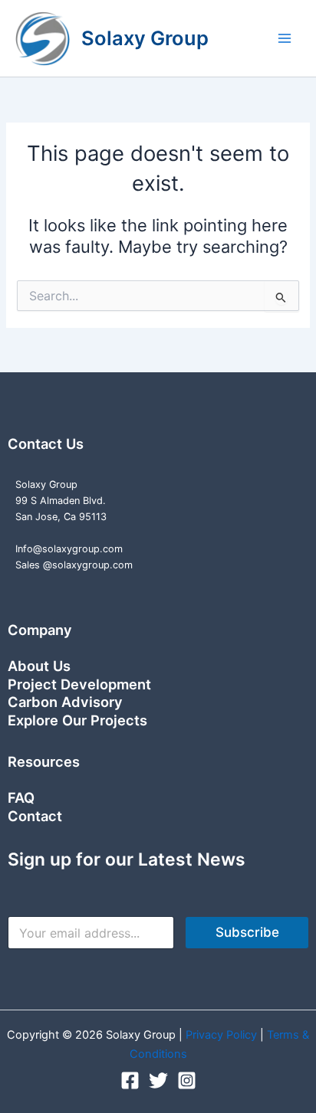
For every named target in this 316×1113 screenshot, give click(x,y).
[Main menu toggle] (284, 38)
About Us (39, 665)
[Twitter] (158, 1080)
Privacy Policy (223, 1035)
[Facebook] (130, 1080)
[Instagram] (186, 1080)
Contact (35, 815)
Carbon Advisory (65, 701)
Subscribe (247, 932)
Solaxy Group (145, 38)
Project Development (79, 684)
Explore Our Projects (77, 720)
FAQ (21, 797)
